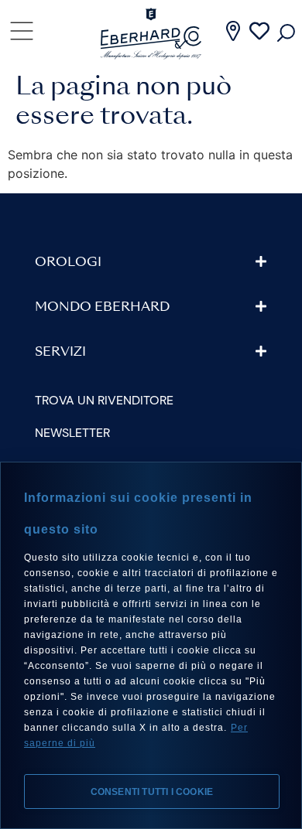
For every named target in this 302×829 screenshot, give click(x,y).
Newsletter (72, 433)
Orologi (68, 263)
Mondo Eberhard (102, 308)
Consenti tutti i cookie (152, 791)
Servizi (60, 352)
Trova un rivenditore (104, 400)
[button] (151, 262)
